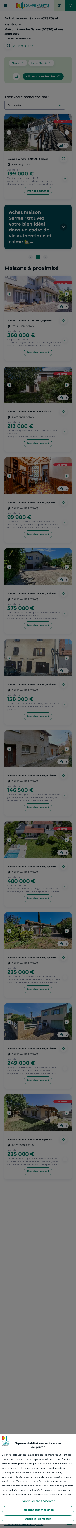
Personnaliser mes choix (38, 1509)
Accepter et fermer (38, 1518)
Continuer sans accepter (38, 1501)
